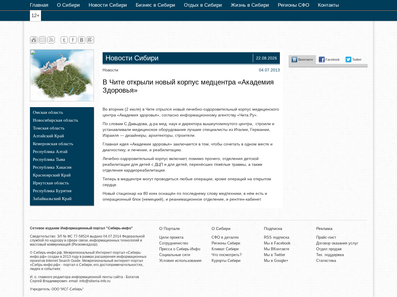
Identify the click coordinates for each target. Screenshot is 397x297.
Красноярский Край (52, 175)
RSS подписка (276, 237)
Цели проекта (171, 237)
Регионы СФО (293, 5)
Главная (39, 5)
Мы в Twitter (274, 255)
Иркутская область (51, 183)
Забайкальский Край (52, 198)
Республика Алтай (50, 151)
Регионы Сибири (226, 243)
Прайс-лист (326, 237)
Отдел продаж (329, 249)
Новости (110, 70)
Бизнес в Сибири (155, 5)
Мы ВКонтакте (276, 249)
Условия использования (180, 260)
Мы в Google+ (276, 260)
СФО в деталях (225, 237)
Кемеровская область (53, 143)
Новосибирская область (55, 120)
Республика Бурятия (52, 190)
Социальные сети (174, 255)
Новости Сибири (108, 5)
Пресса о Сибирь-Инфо (179, 249)
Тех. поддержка (330, 255)
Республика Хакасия (52, 167)
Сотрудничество (173, 243)
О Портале (169, 228)
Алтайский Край (48, 136)
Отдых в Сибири (203, 5)
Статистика (326, 260)
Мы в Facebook (277, 243)
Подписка (273, 228)
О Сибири (68, 5)
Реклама (324, 228)
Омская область (48, 112)
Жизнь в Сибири (250, 5)
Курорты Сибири (226, 260)
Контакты (328, 5)
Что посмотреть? (227, 255)
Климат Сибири (225, 249)
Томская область (49, 128)
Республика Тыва (49, 159)
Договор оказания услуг (337, 243)
